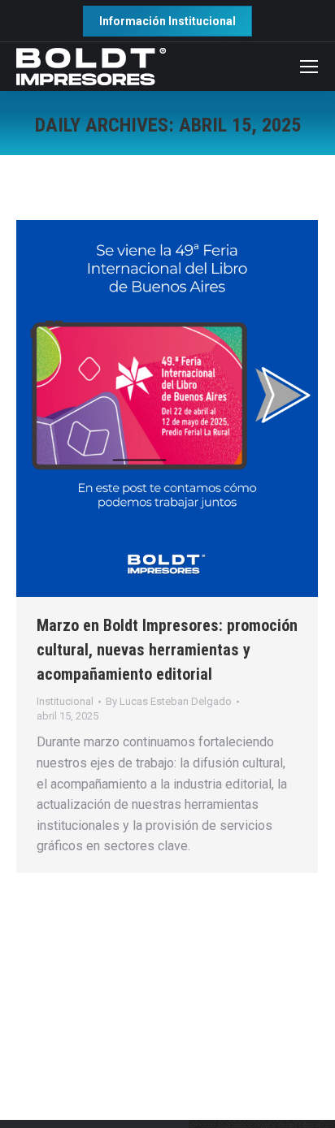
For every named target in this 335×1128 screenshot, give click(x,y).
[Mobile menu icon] (309, 66)
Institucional (65, 701)
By (169, 701)
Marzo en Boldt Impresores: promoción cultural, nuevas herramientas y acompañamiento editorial (167, 650)
